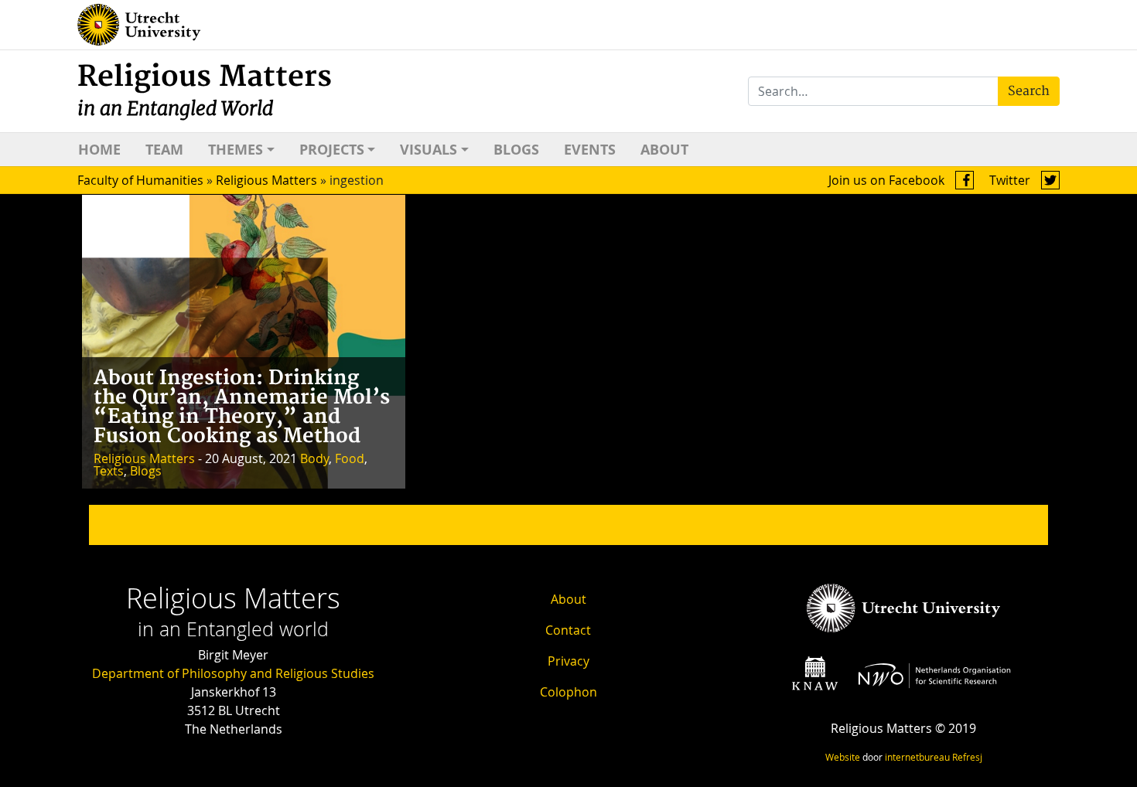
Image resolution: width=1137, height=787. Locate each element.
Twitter (1011, 180)
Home (99, 149)
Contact (568, 630)
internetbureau (917, 757)
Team (164, 149)
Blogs (516, 149)
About (664, 149)
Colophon (568, 691)
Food (349, 458)
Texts (109, 470)
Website (842, 757)
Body (314, 458)
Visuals (428, 149)
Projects (331, 149)
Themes (235, 149)
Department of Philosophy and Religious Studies (233, 673)
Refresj (967, 757)
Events (590, 149)
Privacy (568, 660)
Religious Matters (204, 90)
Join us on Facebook (887, 180)
